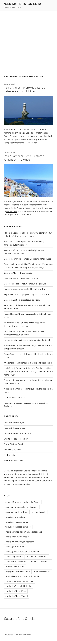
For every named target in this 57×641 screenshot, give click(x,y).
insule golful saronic (14, 546)
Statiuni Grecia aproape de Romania (22, 576)
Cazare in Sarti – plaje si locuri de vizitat (22, 300)
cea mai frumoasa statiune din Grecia (22, 502)
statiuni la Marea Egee (15, 591)
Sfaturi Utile (9, 455)
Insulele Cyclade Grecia (16, 561)
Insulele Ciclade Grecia (36, 556)
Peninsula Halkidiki (12, 449)
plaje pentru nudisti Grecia (17, 571)
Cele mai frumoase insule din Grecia (21, 278)
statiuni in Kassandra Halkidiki (19, 581)
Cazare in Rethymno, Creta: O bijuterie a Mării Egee (27, 259)
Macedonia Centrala (14, 566)
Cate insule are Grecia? (15, 397)
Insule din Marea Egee (14, 422)
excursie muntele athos (16, 512)
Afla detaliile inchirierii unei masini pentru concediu (28, 363)
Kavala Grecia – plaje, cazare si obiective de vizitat (27, 340)
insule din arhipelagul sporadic (19, 542)
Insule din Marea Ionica (14, 428)
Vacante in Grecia (23, 4)
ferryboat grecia (38, 512)
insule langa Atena (14, 556)
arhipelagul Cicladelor (25, 133)
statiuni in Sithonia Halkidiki (18, 586)
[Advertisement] (28, 40)
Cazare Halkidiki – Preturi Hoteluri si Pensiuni (25, 284)
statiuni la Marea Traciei (16, 596)
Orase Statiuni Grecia (14, 444)
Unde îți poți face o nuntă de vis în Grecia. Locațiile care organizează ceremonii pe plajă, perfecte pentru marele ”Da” (28, 371)
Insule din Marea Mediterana (17, 433)
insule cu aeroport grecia (17, 537)
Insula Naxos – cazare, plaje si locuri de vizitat (24, 289)
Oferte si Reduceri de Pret (16, 439)
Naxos (23, 136)
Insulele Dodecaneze (40, 561)
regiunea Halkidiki (42, 571)
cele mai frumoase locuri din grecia (21, 507)
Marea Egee (11, 211)
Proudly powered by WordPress (17, 634)
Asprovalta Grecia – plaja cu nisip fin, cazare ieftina (27, 294)
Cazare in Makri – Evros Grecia (18, 273)
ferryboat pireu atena (15, 517)
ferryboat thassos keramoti (18, 527)
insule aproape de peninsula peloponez (23, 532)
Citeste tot (32, 143)
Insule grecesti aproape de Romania (22, 551)
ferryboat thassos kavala (16, 522)
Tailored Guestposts (13, 460)
